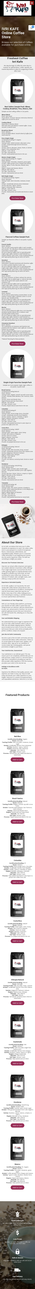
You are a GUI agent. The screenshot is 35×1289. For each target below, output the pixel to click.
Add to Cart (17, 759)
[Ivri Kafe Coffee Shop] (17, 718)
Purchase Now (17, 198)
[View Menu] (32, 3)
